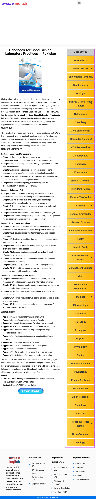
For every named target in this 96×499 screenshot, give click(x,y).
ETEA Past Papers (80, 189)
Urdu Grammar (80, 434)
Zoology (80, 442)
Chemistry (80, 122)
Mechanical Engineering (80, 286)
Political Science (80, 363)
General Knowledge (80, 214)
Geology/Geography (80, 230)
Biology (80, 93)
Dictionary (80, 164)
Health (80, 239)
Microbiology (80, 305)
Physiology (80, 347)
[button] (79, 3)
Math (80, 276)
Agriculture (80, 60)
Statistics (80, 413)
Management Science (80, 268)
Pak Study (80, 322)
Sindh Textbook (80, 397)
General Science (80, 222)
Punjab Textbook (80, 380)
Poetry (80, 355)
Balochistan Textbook (80, 76)
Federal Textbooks (80, 197)
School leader (80, 388)
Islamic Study (80, 247)
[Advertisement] (48, 27)
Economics (80, 172)
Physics (80, 338)
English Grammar (80, 180)
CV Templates (80, 155)
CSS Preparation (80, 147)
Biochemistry (80, 85)
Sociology (80, 405)
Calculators (80, 114)
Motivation (80, 313)
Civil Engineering (80, 130)
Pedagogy (80, 330)
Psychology (80, 372)
